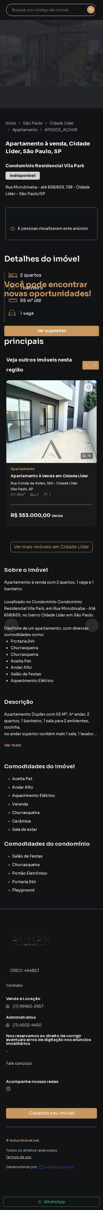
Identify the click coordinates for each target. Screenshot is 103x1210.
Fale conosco (19, 1063)
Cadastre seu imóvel (51, 1113)
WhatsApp (54, 1201)
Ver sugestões (51, 330)
